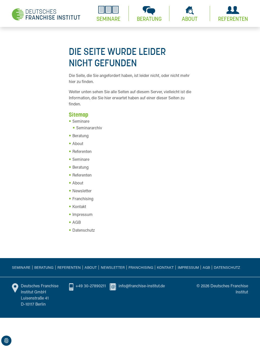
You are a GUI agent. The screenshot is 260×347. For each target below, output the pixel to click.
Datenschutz (227, 268)
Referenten (69, 268)
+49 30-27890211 (90, 286)
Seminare (21, 268)
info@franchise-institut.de (142, 286)
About (91, 268)
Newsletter (113, 268)
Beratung (43, 268)
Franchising (140, 268)
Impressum (188, 268)
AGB (206, 268)
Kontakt (165, 268)
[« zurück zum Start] (46, 14)
